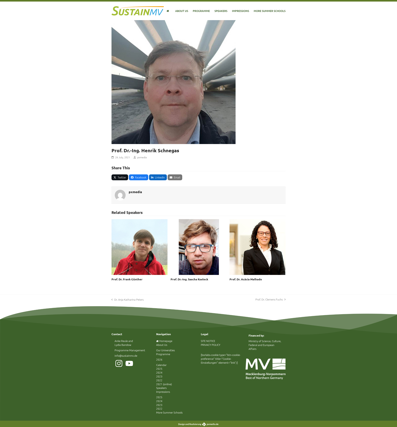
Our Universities (165, 350)
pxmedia (142, 157)
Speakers (161, 388)
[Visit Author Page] (120, 195)
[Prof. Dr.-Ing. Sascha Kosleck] (199, 246)
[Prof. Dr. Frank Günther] (139, 246)
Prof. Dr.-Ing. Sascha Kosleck (189, 279)
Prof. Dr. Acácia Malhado (246, 279)
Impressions (163, 391)
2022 (159, 380)
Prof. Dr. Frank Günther (127, 279)
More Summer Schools (169, 412)
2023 (159, 376)
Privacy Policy (210, 344)
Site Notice (208, 341)
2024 (159, 372)
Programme (163, 354)
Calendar (161, 365)
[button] (120, 177)
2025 (159, 368)
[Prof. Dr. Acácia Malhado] (257, 246)
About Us (161, 344)
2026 (159, 359)
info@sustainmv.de (126, 355)
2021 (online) (164, 384)
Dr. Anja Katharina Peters (128, 300)
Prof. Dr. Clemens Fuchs (269, 299)
